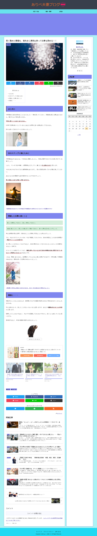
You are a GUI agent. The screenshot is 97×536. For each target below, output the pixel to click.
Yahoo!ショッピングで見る (53, 355)
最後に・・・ (12, 100)
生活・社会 (14, 389)
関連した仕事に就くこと (15, 98)
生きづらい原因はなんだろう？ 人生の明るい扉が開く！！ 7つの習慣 (34, 375)
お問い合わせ (58, 531)
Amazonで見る (27, 355)
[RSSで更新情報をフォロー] (53, 408)
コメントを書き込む (34, 513)
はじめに (11, 93)
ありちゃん (79, 47)
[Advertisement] (48, 25)
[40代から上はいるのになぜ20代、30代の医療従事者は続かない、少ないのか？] (53, 368)
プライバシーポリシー (48, 531)
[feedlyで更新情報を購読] (34, 408)
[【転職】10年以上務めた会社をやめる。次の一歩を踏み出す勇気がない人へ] (15, 368)
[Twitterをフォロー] (15, 408)
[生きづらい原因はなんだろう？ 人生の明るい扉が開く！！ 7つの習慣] (34, 368)
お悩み (8, 389)
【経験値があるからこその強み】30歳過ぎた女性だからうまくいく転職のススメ (29, 209)
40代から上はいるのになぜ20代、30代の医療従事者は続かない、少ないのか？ (53, 375)
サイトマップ (39, 531)
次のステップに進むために (16, 96)
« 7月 (79, 135)
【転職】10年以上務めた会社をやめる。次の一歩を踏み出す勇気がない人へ (28, 288)
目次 (13, 90)
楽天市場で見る (40, 355)
